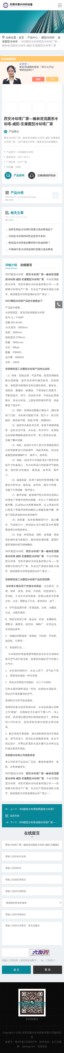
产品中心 (32, 37)
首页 (21, 37)
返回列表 (14, 815)
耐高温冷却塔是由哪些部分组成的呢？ (29, 242)
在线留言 (26, 265)
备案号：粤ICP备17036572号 (21, 1041)
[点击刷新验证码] (40, 952)
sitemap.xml (28, 1046)
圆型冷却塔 (47, 37)
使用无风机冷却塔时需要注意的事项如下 (31, 229)
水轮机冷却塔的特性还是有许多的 (27, 236)
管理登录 (42, 1046)
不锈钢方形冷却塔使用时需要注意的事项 (31, 249)
